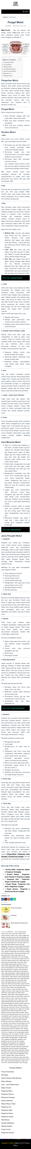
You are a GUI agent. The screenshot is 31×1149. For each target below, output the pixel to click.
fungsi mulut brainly (21, 982)
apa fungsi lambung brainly (8, 940)
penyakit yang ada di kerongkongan (18, 1048)
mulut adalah (15, 1034)
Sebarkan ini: (7, 73)
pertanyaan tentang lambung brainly (19, 1052)
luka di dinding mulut (22, 1023)
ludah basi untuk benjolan (9, 1023)
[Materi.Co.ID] (15, 3)
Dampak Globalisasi (7, 1123)
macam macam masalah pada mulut (10, 1027)
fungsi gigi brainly (8, 969)
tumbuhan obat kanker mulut (14, 1062)
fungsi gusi (15, 969)
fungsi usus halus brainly (21, 998)
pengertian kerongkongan (11, 1039)
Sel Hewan (14, 915)
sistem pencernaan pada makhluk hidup (15, 1059)
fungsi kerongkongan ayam (22, 973)
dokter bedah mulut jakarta (16, 962)
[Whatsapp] (14, 899)
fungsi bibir (25, 966)
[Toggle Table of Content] (19, 59)
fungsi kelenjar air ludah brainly (12, 971)
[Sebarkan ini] (2, 899)
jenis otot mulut (22, 1014)
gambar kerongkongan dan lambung (10, 1003)
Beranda (5, 17)
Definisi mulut (15, 960)
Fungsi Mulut (7, 64)
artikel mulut (12, 948)
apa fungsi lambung (24, 939)
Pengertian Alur (6, 1107)
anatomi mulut (14, 935)
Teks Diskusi (5, 1120)
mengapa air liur (12, 1032)
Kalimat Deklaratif (7, 1100)
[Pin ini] (8, 899)
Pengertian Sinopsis (7, 1132)
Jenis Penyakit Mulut (10, 71)
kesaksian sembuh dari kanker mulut (14, 1020)
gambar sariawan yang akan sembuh (18, 1005)
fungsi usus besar (5, 996)
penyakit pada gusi (16, 1046)
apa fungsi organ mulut (11, 942)
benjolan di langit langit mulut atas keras (15, 951)
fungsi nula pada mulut (18, 989)
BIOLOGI (10, 932)
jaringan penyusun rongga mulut (17, 1009)
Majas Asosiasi (6, 1088)
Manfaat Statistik (6, 1126)
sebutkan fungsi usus (6, 1057)
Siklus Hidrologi (6, 1081)
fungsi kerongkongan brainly (8, 975)
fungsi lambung (13, 976)
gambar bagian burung (10, 1001)
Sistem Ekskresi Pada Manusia (19, 923)
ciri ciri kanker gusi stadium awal (18, 958)
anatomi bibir (14, 933)
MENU (26, 11)
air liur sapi (8, 933)
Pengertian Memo (7, 1091)
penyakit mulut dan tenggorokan (17, 1044)
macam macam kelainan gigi (20, 1025)
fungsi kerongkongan (10, 973)
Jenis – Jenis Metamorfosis (10, 1084)
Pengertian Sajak (6, 1110)
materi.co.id (16, 32)
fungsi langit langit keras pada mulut (10, 978)
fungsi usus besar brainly (17, 996)
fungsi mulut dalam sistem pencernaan (11, 983)
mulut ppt (26, 1034)
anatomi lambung (5, 935)
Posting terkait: (8, 75)
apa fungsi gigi (9, 937)
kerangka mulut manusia (7, 1019)
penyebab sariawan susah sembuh (10, 1050)
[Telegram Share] (11, 899)
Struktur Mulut (8, 67)
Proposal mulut (5, 1053)
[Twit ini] (5, 899)
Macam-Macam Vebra (8, 1104)
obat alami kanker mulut (21, 1036)
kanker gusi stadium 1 (23, 1018)
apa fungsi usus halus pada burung (16, 946)
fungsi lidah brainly (22, 980)
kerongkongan (17, 1019)
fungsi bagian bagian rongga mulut (13, 966)
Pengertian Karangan (8, 1097)
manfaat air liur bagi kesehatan (21, 1030)
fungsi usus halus (9, 998)
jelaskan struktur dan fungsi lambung (10, 1012)
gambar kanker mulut (22, 1001)
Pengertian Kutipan (7, 1116)
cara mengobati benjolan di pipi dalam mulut (13, 956)
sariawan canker (10, 1055)
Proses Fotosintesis (16, 908)
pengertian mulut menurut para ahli (10, 1041)
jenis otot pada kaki (14, 1016)
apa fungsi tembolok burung (11, 944)
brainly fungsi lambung (16, 955)
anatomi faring (21, 933)
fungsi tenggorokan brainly (21, 994)
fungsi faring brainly (19, 967)
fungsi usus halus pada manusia (9, 1000)
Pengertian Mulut (9, 62)
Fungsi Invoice (6, 1129)
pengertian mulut (22, 1039)
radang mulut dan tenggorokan (17, 1053)
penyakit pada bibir (6, 1046)
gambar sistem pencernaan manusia (10, 1007)
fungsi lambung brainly (23, 976)
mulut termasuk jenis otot (7, 1036)
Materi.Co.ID (19, 1143)
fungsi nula (9, 989)
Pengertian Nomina (7, 1094)
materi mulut (4, 1032)
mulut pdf (21, 1034)
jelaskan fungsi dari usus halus (18, 1010)
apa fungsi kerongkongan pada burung (15, 938)
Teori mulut (4, 1062)
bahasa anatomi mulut (13, 949)
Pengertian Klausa (7, 1113)
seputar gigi (15, 1057)
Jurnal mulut (14, 1018)
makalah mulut (19, 1028)
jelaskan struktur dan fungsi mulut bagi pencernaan (15, 1013)
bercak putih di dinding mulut (22, 953)
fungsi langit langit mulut (11, 980)
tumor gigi (24, 1062)
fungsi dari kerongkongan (7, 967)
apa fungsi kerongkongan (20, 937)
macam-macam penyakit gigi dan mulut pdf (14, 1027)
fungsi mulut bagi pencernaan (8, 982)
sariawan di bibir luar (20, 1055)
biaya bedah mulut (5, 955)
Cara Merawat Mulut (10, 69)
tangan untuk (24, 1061)
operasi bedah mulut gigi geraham (9, 1037)
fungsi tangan (11, 994)
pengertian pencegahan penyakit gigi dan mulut (12, 1042)
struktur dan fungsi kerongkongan (12, 1061)
